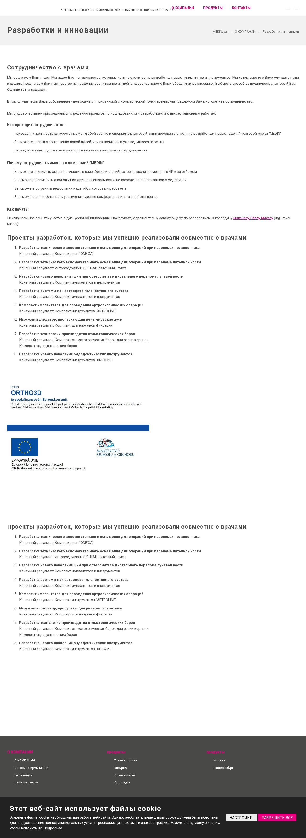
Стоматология (125, 775)
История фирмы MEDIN (32, 768)
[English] (296, 8)
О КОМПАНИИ (183, 8)
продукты (213, 8)
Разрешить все (277, 818)
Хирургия (121, 768)
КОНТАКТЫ (241, 8)
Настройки (241, 818)
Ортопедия (122, 782)
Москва (219, 760)
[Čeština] (288, 8)
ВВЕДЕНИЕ (160, 8)
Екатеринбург (223, 768)
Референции (23, 775)
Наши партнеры (26, 782)
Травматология (125, 760)
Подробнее (52, 828)
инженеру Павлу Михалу (253, 218)
